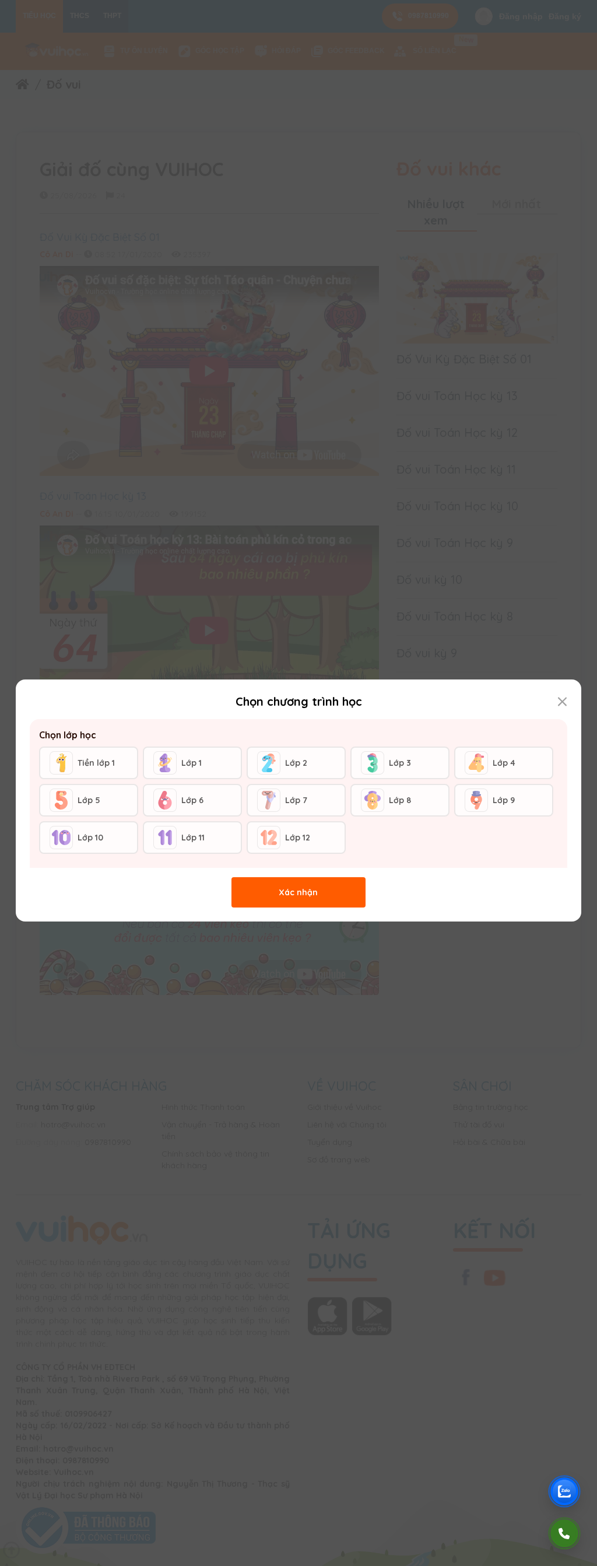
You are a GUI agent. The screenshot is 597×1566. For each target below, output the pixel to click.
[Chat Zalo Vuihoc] (564, 1491)
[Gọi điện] (564, 1533)
